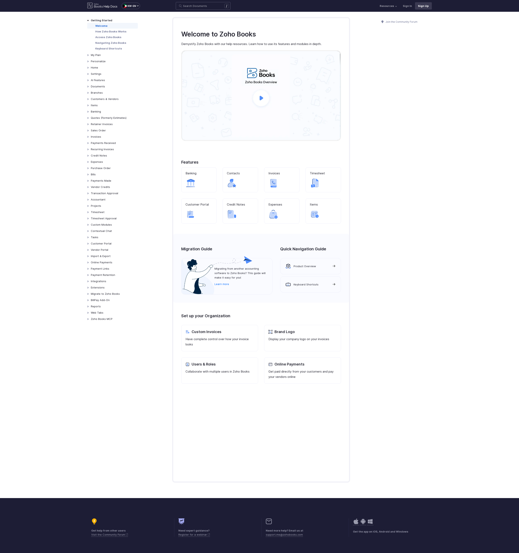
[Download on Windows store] (370, 523)
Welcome (101, 25)
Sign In (407, 6)
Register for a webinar (193, 534)
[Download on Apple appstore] (363, 523)
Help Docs (110, 6)
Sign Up (423, 6)
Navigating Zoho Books (110, 42)
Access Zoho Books (108, 37)
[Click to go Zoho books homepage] (95, 6)
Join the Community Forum (401, 21)
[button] (128, 6)
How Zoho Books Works (111, 31)
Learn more (221, 284)
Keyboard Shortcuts (108, 48)
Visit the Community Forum (108, 534)
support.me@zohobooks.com (284, 534)
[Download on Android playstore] (356, 523)
